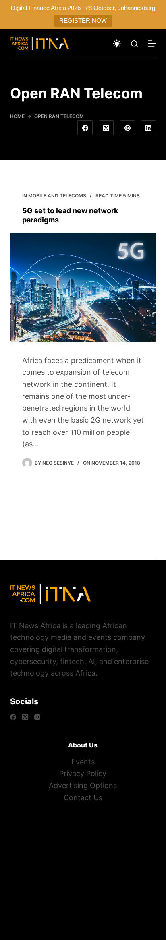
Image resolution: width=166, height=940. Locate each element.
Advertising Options (83, 785)
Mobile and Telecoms (57, 196)
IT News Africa (35, 625)
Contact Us (83, 797)
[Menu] (152, 43)
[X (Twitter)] (106, 128)
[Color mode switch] (117, 43)
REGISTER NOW (83, 20)
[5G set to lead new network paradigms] (83, 287)
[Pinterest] (127, 128)
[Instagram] (37, 717)
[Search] (134, 43)
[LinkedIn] (148, 128)
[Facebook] (85, 128)
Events (83, 761)
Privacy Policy (82, 773)
